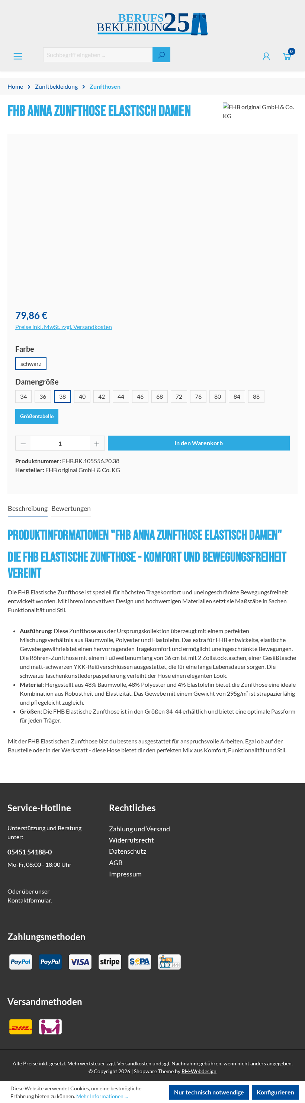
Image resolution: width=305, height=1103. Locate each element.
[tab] (28, 509)
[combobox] (98, 54)
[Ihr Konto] (266, 56)
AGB (116, 863)
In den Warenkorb (198, 442)
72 (179, 396)
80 (217, 396)
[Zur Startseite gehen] (152, 25)
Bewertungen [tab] (71, 508)
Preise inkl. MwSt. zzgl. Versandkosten (63, 326)
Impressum (125, 874)
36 (42, 396)
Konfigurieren (275, 1092)
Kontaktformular (29, 900)
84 (237, 396)
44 (121, 396)
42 (101, 396)
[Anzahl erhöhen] (97, 443)
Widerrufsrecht (131, 840)
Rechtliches (132, 807)
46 (140, 396)
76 (198, 396)
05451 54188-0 (29, 852)
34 (23, 396)
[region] (152, 222)
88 (256, 396)
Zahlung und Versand (139, 829)
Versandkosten (134, 1063)
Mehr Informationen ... (102, 1096)
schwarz (30, 363)
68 (159, 396)
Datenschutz (127, 851)
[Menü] (17, 56)
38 (62, 396)
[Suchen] (161, 54)
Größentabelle (37, 416)
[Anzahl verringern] (23, 443)
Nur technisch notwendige (209, 1092)
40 (82, 396)
